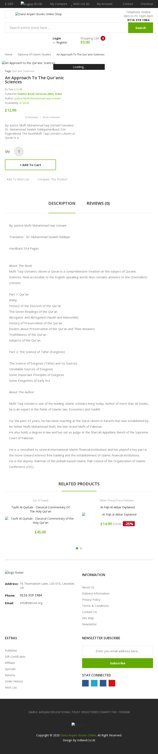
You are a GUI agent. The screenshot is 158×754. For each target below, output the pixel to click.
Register (61, 42)
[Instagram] (103, 683)
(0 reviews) (31, 117)
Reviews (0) (98, 203)
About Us (88, 587)
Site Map (88, 618)
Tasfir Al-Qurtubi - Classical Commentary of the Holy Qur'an (40, 509)
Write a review (51, 117)
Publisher (11, 650)
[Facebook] (85, 683)
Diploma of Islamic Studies (34, 54)
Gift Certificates (15, 657)
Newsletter (89, 624)
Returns (10, 675)
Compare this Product (52, 179)
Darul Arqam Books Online (78, 735)
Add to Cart (31, 165)
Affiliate (10, 663)
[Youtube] (112, 683)
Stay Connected (96, 675)
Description (62, 203)
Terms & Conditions (95, 606)
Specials (10, 669)
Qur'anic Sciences (23, 71)
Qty (7, 151)
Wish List (11, 687)
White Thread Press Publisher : (117, 500)
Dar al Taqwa (40, 500)
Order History (14, 681)
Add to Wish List (18, 179)
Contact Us (89, 612)
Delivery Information (95, 593)
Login (57, 38)
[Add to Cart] (26, 521)
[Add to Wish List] (40, 521)
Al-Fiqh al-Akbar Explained (117, 507)
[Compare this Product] (55, 521)
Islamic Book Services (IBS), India (39, 94)
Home (8, 54)
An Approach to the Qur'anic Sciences (81, 54)
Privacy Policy (91, 600)
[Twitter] (94, 683)
